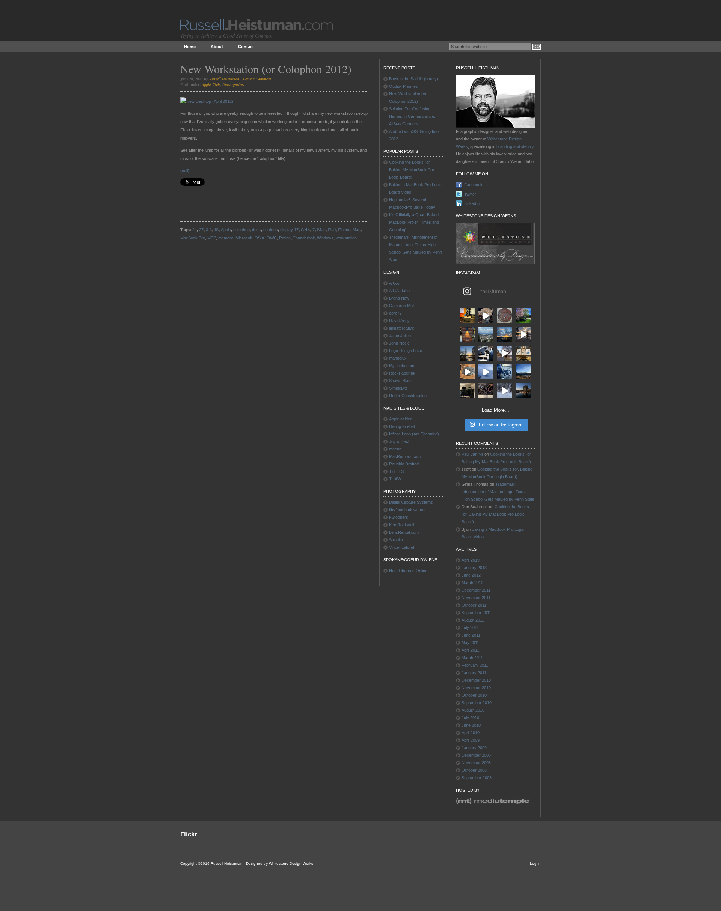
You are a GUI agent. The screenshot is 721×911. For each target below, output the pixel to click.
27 (201, 229)
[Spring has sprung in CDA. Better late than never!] (523, 315)
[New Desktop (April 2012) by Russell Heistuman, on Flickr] (206, 101)
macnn (395, 449)
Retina (285, 238)
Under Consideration (408, 395)
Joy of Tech (399, 441)
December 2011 (476, 590)
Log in (535, 863)
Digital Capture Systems (411, 502)
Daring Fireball (402, 426)
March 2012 (472, 582)
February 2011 (475, 665)
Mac (356, 229)
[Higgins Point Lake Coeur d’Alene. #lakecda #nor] (523, 371)
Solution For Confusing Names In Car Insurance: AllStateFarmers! (412, 116)
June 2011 (471, 635)
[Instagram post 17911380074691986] (485, 371)
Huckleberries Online (408, 570)
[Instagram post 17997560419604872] (504, 390)
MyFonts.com (401, 365)
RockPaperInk (402, 373)
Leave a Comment (257, 78)
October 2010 (474, 695)
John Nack (399, 343)
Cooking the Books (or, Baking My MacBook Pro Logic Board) (411, 169)
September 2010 (477, 702)
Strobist (396, 540)
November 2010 (476, 687)
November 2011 (476, 597)
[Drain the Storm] (504, 315)
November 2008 (476, 762)
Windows (325, 238)
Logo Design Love (405, 350)
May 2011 (470, 642)
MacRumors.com (405, 456)
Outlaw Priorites (403, 86)
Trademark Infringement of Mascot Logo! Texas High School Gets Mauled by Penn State (498, 491)
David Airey (399, 320)
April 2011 (470, 650)
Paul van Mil (472, 454)
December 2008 (476, 755)
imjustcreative (401, 328)
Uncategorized (233, 84)
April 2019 (471, 560)
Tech (216, 84)
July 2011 (470, 627)
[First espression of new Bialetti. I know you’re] (485, 315)
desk (256, 229)
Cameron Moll (401, 305)
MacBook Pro (192, 238)
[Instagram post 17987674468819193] (504, 334)
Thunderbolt (304, 238)
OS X (259, 238)
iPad (332, 229)
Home (190, 46)
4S (216, 229)
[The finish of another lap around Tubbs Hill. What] (523, 334)
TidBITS (396, 471)
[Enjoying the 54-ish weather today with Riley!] (485, 353)
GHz (305, 229)
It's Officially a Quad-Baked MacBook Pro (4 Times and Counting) (414, 222)
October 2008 (474, 770)
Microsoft (243, 238)
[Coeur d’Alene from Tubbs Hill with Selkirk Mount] (485, 334)
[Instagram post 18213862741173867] (504, 353)
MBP (211, 238)
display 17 (289, 229)
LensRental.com (404, 532)
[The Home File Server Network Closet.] (467, 390)
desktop (270, 229)
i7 (313, 229)
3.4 (208, 229)
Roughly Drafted (404, 464)
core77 (395, 313)
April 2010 (471, 732)
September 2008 (477, 777)
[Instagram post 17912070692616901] (467, 371)
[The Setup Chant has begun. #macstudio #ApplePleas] (467, 315)
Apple (206, 84)
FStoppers (398, 517)
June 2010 (471, 725)
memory (225, 238)
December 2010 (476, 680)
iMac (321, 229)
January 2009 (474, 747)
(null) (184, 170)
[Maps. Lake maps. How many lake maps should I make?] (523, 353)
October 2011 (474, 605)
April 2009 (471, 740)
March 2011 (472, 657)
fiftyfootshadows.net (407, 509)
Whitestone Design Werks (291, 863)
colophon (241, 229)
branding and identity (515, 146)
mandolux (398, 358)
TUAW (395, 479)
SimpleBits (398, 388)
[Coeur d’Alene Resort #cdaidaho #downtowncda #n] (523, 390)
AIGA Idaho (399, 290)
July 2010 (470, 717)
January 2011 (474, 672)
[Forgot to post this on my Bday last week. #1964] (467, 334)
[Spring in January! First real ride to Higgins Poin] (504, 371)
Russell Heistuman (224, 78)
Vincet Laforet (401, 547)
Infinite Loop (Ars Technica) (414, 434)
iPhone (344, 229)
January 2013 (474, 567)
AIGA (394, 283)
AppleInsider (400, 419)
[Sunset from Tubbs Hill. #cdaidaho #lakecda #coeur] (467, 353)
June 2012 (471, 575)
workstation (346, 238)
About (217, 46)
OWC (272, 238)
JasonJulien (400, 335)
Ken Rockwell (401, 525)
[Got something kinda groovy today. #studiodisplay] (485, 390)
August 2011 (473, 620)
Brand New (399, 298)
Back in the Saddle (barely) (413, 79)
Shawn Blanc (401, 380)
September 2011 (476, 612)
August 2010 (473, 710)
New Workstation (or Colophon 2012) (265, 68)
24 (194, 229)
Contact (246, 46)
